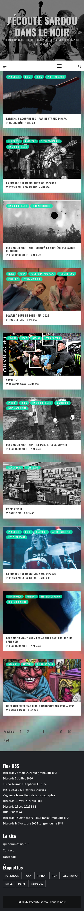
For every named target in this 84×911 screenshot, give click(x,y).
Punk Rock (14, 76)
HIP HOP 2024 (12, 812)
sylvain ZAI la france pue (23, 187)
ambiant (31, 596)
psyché (12, 338)
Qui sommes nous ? (16, 844)
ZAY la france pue (50, 141)
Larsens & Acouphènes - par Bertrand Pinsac (36, 118)
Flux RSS (11, 765)
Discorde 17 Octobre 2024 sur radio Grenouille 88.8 (36, 818)
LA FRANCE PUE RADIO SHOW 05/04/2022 (31, 574)
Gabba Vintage (17, 710)
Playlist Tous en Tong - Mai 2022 (27, 315)
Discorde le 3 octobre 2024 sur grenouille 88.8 (33, 823)
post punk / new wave (42, 273)
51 (60, 731)
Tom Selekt (32, 467)
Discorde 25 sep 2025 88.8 (19, 806)
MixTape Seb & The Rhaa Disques (24, 789)
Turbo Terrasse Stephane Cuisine (25, 784)
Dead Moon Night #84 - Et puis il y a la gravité (36, 445)
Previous (9, 731)
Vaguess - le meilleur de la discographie (29, 795)
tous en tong (16, 319)
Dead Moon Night (41, 206)
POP (54, 875)
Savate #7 (12, 380)
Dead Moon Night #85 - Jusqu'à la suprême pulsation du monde (40, 249)
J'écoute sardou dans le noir (42, 26)
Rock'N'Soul (14, 467)
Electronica (14, 596)
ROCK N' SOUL (14, 509)
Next (6, 740)
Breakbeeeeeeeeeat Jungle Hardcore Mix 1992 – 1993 (40, 706)
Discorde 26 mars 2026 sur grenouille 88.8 (30, 773)
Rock (39, 76)
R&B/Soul (37, 883)
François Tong (17, 384)
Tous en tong (66, 273)
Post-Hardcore (55, 76)
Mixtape (27, 664)
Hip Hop (41, 875)
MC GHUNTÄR (16, 122)
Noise (28, 76)
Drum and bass (45, 664)
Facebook (9, 857)
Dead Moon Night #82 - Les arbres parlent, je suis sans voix (39, 639)
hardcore (30, 141)
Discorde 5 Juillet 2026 (18, 778)
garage (36, 338)
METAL (21, 883)
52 (69, 731)
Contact (8, 850)
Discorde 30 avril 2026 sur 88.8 (22, 801)
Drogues (13, 664)
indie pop (13, 279)
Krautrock (62, 402)
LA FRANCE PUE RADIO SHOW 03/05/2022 (31, 183)
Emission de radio (17, 146)
